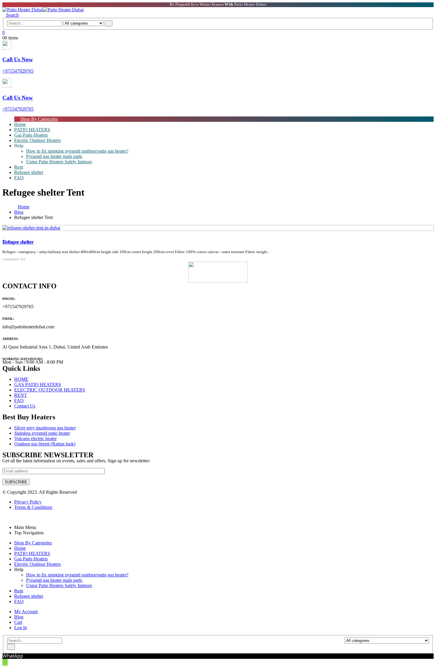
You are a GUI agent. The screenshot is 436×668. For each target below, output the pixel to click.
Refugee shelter (28, 172)
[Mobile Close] (4, 517)
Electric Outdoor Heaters (37, 140)
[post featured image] (31, 227)
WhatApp (12, 656)
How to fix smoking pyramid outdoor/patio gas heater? (77, 151)
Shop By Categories (39, 119)
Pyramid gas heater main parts (54, 156)
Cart (18, 622)
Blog (18, 616)
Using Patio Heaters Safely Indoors (59, 161)
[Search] (108, 23)
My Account (26, 611)
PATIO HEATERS (32, 553)
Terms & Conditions (33, 507)
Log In (20, 627)
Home (20, 548)
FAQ (19, 177)
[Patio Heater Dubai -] (43, 9)
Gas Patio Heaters (31, 558)
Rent (18, 590)
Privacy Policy (28, 501)
